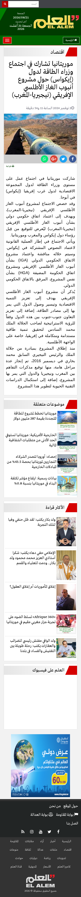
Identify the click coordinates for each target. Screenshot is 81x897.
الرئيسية (69, 40)
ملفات (53, 850)
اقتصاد (68, 850)
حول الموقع (70, 806)
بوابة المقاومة (65, 814)
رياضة (47, 858)
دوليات (33, 858)
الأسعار (47, 867)
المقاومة (14, 841)
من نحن (55, 806)
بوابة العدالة (39, 814)
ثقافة (28, 850)
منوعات (14, 850)
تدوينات (61, 858)
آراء (42, 841)
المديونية (32, 867)
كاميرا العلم (64, 867)
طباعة (9, 166)
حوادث (19, 858)
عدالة (40, 850)
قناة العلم (16, 867)
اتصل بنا (72, 823)
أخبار (52, 841)
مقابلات (29, 841)
